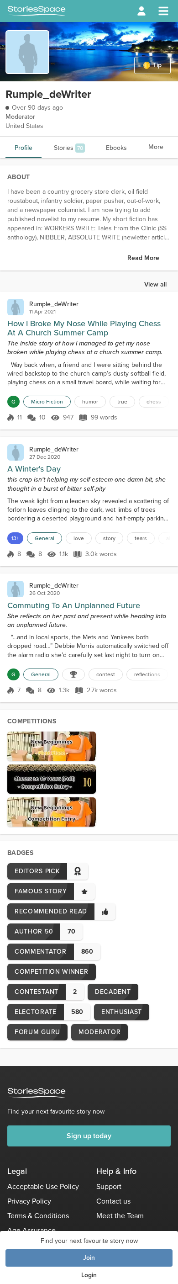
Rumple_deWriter (54, 304)
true (122, 402)
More (155, 147)
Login (89, 1275)
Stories (68, 148)
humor (90, 402)
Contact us (113, 1201)
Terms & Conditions (38, 1215)
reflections (147, 674)
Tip (157, 65)
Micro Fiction (47, 402)
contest (105, 674)
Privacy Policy (29, 1201)
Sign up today (89, 1135)
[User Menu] (141, 11)
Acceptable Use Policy (43, 1186)
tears (141, 538)
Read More (143, 258)
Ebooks (116, 148)
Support (108, 1186)
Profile (23, 148)
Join (89, 1258)
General (44, 538)
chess (154, 402)
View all (155, 284)
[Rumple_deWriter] (15, 307)
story (109, 538)
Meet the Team (120, 1215)
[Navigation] (163, 11)
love (78, 538)
